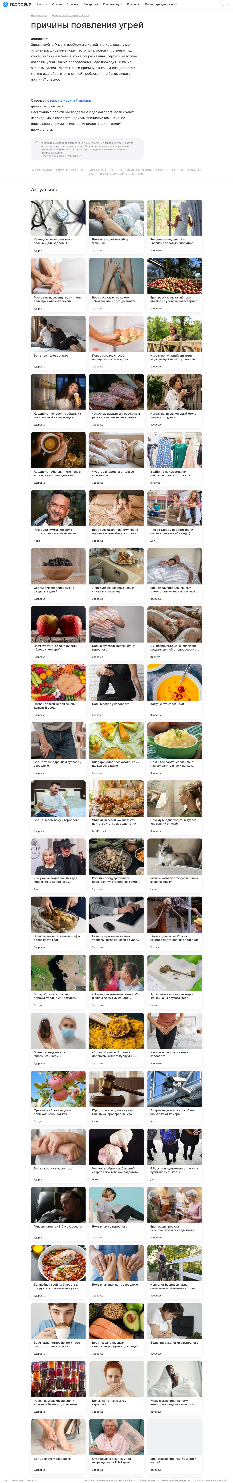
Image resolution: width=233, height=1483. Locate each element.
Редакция (88, 1480)
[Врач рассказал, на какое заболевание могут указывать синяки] (116, 285)
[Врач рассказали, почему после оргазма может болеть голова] (116, 517)
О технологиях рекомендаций (174, 1480)
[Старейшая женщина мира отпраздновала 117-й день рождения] (116, 1446)
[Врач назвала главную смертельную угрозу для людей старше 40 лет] (116, 1330)
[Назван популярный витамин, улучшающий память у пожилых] (174, 343)
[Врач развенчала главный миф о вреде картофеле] (58, 924)
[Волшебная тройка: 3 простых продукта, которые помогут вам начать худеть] (58, 1272)
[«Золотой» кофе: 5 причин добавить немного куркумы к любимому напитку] (116, 1040)
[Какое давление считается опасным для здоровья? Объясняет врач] (58, 227)
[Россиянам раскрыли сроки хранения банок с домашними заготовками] (58, 1388)
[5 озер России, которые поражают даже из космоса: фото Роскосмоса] (58, 982)
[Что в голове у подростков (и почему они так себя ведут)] (174, 517)
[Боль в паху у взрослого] (116, 1214)
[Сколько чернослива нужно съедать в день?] (58, 575)
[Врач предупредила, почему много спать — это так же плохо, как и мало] (174, 575)
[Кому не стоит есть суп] (174, 691)
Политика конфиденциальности (209, 1480)
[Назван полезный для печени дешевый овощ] (58, 691)
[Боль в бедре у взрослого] (116, 691)
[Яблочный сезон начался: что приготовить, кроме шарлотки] (116, 807)
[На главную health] (19, 4)
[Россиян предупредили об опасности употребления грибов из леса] (116, 865)
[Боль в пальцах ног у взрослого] (116, 1272)
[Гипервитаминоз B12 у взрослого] (58, 1214)
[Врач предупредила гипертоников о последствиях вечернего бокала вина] (174, 1214)
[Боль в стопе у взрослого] (58, 1446)
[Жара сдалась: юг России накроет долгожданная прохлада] (174, 924)
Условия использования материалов (116, 1480)
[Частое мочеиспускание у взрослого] (174, 1040)
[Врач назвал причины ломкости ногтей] (174, 1446)
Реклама (31, 1480)
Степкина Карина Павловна (69, 100)
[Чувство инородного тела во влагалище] (116, 459)
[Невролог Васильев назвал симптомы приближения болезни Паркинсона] (174, 1272)
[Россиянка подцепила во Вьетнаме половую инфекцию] (174, 227)
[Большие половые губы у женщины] (116, 227)
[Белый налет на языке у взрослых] (116, 1388)
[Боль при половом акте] (58, 343)
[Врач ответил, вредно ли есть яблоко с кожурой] (58, 633)
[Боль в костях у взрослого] (58, 1156)
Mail (6, 1480)
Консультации (39, 15)
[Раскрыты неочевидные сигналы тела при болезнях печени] (58, 285)
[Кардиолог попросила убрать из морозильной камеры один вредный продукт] (58, 401)
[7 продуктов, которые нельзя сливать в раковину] (116, 575)
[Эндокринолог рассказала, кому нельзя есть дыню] (116, 749)
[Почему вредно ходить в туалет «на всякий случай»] (174, 807)
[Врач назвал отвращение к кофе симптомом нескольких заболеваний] (58, 1330)
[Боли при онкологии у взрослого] (174, 1330)
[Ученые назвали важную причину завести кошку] (174, 865)
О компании (17, 1480)
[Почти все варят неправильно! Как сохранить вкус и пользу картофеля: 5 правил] (174, 749)
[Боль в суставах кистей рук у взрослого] (116, 633)
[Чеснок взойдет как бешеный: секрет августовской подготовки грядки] (116, 1156)
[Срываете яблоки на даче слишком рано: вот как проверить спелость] (58, 1098)
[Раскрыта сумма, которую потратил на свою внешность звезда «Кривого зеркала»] (58, 517)
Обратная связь (147, 1480)
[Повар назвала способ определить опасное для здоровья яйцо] (116, 343)
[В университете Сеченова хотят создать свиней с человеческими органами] (174, 633)
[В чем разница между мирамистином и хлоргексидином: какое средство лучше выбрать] (58, 1040)
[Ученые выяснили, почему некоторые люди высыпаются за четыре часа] (174, 1388)
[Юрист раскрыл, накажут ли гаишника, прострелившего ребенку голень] (116, 1098)
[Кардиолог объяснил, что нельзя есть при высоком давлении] (58, 459)
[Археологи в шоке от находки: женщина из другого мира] (174, 982)
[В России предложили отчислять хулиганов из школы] (174, 1156)
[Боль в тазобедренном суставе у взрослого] (58, 749)
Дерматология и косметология (70, 15)
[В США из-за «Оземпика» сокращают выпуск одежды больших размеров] (174, 459)
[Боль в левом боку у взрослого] (58, 807)
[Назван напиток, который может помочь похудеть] (174, 401)
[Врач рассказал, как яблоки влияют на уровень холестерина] (174, 285)
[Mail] (5, 4)
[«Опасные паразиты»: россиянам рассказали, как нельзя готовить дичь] (116, 401)
